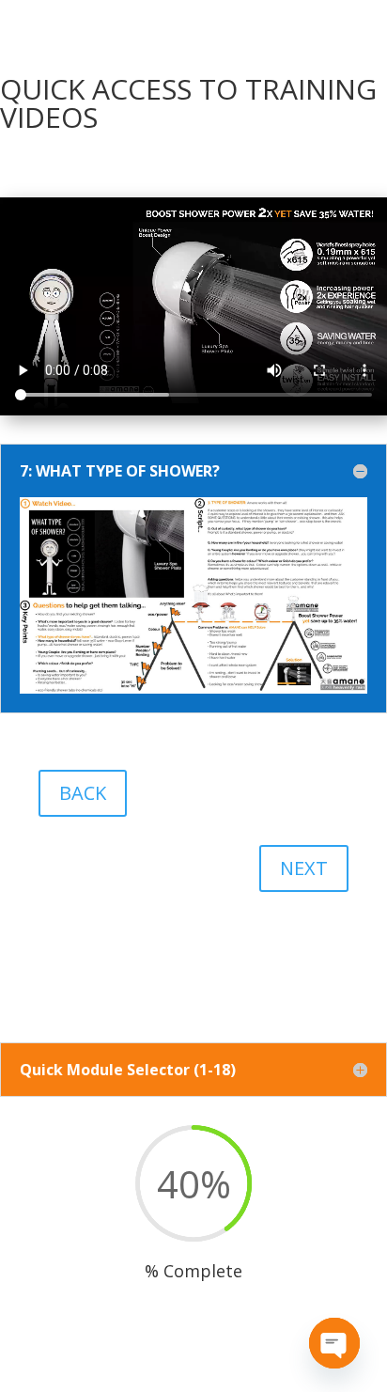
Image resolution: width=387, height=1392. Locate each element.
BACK (82, 792)
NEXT (304, 868)
